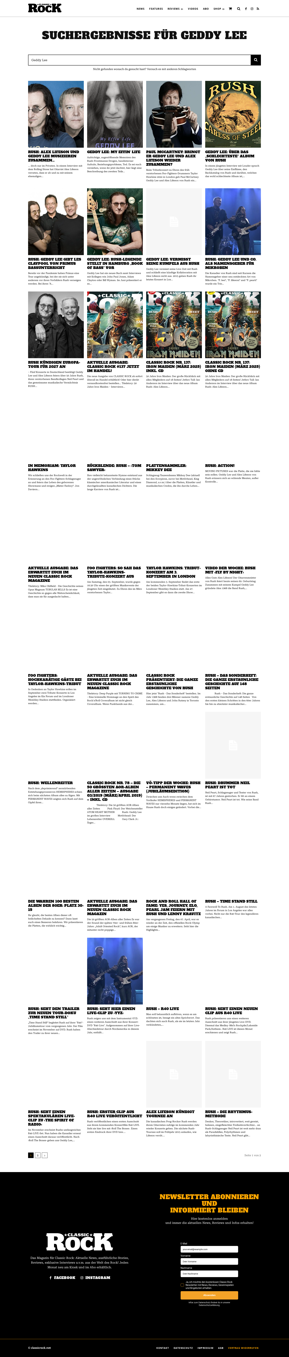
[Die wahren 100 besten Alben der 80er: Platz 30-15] (56, 863)
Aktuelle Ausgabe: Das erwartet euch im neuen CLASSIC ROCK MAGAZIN (112, 907)
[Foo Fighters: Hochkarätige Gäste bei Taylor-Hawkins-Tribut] (56, 637)
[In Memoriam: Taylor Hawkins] (56, 428)
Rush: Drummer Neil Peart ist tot (227, 785)
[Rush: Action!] (233, 428)
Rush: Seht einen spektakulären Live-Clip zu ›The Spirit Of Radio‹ (51, 1118)
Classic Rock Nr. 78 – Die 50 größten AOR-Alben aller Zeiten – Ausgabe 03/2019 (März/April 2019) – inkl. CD (114, 791)
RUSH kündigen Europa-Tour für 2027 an (54, 364)
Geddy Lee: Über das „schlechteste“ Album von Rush (229, 156)
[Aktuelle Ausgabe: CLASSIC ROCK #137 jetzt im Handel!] (115, 325)
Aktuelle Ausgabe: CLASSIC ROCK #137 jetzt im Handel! (113, 366)
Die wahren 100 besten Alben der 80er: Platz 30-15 (56, 905)
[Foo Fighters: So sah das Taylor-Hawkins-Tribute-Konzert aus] (115, 530)
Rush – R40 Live (162, 1008)
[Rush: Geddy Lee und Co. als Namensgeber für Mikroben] (233, 221)
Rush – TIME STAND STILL (231, 901)
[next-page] (44, 1155)
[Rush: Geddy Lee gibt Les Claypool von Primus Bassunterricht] (56, 221)
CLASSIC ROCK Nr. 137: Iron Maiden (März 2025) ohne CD (232, 366)
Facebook (64, 1278)
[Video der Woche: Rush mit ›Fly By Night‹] (233, 530)
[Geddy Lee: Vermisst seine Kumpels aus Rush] (174, 221)
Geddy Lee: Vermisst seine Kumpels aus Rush (172, 261)
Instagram (97, 1278)
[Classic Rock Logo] (45, 8)
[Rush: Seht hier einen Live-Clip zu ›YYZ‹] (115, 971)
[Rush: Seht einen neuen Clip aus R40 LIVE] (233, 971)
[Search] (256, 60)
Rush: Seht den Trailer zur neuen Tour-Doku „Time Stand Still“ (53, 1013)
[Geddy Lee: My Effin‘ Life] (115, 114)
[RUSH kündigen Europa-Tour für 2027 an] (56, 325)
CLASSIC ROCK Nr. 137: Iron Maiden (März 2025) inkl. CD (173, 366)
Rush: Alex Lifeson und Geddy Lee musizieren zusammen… (53, 156)
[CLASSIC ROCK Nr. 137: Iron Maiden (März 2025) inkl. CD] (174, 325)
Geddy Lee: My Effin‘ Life (113, 152)
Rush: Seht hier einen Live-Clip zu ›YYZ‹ (111, 1010)
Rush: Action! (219, 465)
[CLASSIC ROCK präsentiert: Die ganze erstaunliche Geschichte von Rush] (174, 637)
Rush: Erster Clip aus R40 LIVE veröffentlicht (114, 1113)
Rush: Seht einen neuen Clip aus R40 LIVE (231, 1010)
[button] (238, 8)
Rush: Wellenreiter (50, 782)
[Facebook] (246, 9)
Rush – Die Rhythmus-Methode (228, 1113)
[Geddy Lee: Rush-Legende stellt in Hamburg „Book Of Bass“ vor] (115, 221)
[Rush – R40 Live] (174, 971)
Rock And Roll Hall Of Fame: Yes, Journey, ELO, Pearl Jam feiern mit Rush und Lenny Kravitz (173, 907)
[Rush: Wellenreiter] (56, 745)
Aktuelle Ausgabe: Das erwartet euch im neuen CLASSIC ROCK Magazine (53, 574)
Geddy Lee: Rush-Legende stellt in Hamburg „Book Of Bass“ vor (115, 263)
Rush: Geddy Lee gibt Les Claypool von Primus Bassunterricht (54, 263)
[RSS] (258, 9)
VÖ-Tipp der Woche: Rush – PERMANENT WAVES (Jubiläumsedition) (173, 787)
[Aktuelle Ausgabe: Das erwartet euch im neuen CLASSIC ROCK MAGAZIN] (115, 863)
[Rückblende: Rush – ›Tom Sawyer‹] (115, 428)
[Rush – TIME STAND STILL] (233, 863)
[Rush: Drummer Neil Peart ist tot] (233, 745)
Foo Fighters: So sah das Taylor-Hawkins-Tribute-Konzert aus (114, 572)
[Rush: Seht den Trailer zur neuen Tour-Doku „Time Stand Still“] (56, 971)
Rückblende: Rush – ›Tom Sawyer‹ (114, 467)
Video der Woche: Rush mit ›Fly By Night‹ (230, 570)
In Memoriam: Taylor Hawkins (52, 467)
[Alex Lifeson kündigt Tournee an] (174, 1074)
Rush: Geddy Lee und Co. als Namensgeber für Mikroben (230, 263)
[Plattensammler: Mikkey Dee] (174, 428)
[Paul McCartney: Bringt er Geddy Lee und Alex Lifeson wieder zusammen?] (174, 114)
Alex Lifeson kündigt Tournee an (170, 1113)
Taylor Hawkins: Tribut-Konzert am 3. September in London (173, 572)
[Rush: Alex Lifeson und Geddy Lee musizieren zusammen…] (56, 114)
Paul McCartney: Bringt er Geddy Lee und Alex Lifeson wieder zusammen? (173, 158)
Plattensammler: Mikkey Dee (166, 467)
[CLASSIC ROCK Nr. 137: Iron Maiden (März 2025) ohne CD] (233, 325)
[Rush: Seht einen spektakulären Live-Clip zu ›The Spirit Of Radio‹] (56, 1074)
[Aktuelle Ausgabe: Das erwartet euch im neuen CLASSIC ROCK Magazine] (56, 530)
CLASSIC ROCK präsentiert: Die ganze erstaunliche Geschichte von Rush (172, 681)
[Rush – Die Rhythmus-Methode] (233, 1074)
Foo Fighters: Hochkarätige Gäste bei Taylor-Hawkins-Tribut (55, 679)
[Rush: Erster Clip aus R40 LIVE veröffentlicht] (115, 1074)
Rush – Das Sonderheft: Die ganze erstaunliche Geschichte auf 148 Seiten (231, 681)
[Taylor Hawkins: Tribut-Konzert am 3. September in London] (174, 530)
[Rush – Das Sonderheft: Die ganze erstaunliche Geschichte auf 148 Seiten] (233, 637)
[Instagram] (252, 9)
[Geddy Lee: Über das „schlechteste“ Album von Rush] (233, 114)
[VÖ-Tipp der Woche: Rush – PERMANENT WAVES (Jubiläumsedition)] (174, 745)
